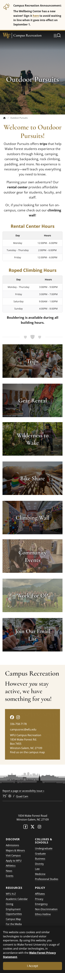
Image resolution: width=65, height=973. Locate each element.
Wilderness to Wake (32, 439)
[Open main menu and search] (57, 35)
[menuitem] (6, 118)
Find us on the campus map (27, 752)
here (36, 16)
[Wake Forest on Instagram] (39, 827)
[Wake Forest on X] (32, 827)
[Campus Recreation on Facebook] (12, 717)
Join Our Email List (32, 635)
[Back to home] (4, 117)
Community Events (32, 556)
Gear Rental (32, 400)
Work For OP (32, 595)
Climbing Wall (32, 517)
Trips (32, 361)
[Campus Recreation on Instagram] (18, 717)
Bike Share (32, 478)
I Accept (32, 966)
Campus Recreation (27, 35)
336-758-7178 (18, 724)
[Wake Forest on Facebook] (25, 827)
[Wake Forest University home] (6, 35)
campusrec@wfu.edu (23, 729)
